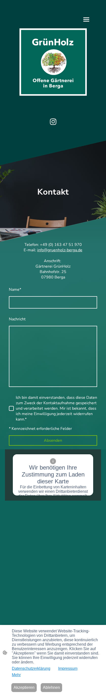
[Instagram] (53, 121)
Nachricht (17, 319)
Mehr (16, 675)
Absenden (53, 440)
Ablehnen (51, 687)
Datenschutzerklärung (31, 668)
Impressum (67, 668)
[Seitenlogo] (53, 62)
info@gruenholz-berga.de (59, 250)
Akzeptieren (24, 687)
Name (15, 289)
